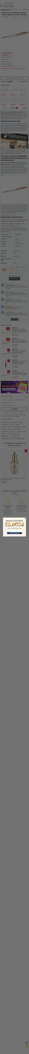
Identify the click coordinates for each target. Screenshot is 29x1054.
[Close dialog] (25, 518)
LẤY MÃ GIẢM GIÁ (14, 533)
